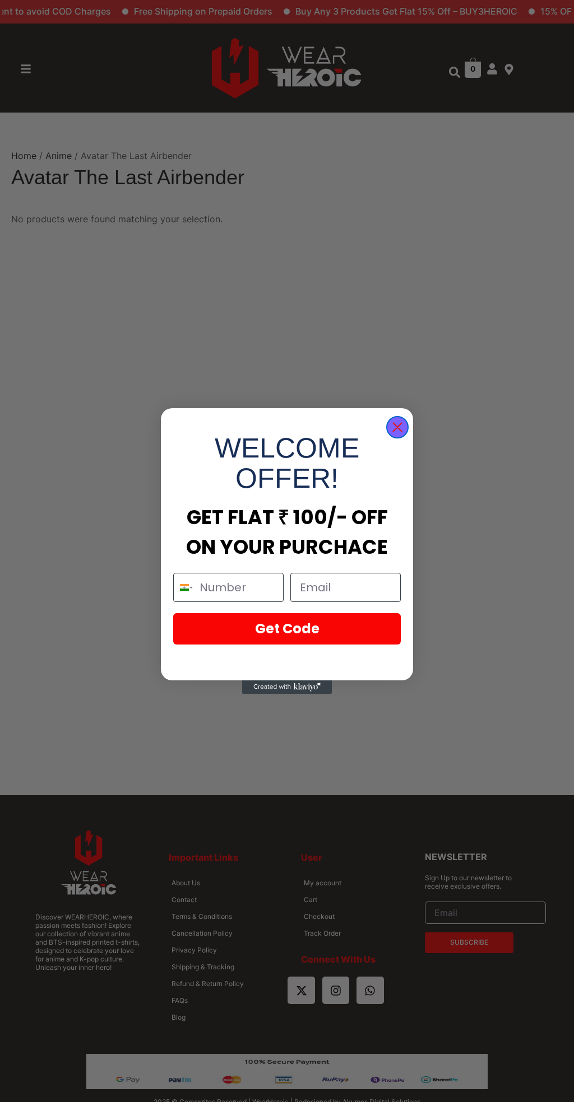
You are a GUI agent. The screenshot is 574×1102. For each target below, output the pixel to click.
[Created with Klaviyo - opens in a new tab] (287, 687)
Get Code (287, 628)
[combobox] (184, 587)
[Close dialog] (397, 427)
